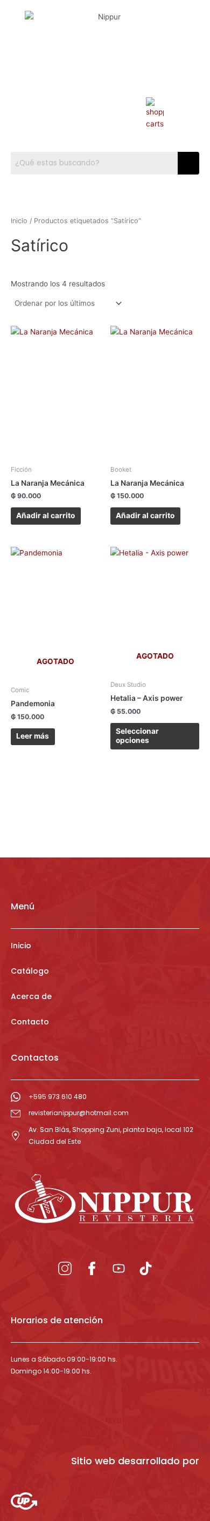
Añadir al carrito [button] (45, 515)
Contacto (30, 1021)
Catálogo (30, 971)
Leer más (32, 736)
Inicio (19, 221)
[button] (55, 98)
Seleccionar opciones (137, 736)
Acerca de (31, 996)
